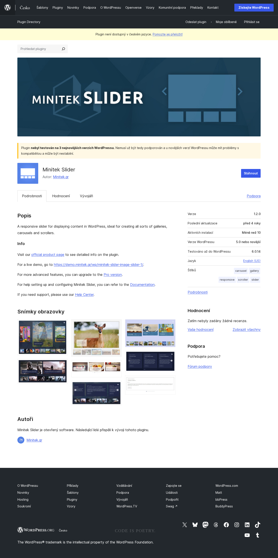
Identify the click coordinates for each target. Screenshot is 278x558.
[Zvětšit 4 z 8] (116, 366)
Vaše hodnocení (200, 329)
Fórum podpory (200, 366)
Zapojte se (174, 485)
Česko (63, 530)
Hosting (22, 499)
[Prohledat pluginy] (63, 49)
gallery (254, 270)
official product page (47, 254)
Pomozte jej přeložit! (168, 34)
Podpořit (172, 499)
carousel (241, 270)
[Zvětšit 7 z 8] (169, 356)
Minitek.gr (61, 177)
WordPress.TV (126, 506)
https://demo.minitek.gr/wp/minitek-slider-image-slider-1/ (98, 264)
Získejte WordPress (254, 7)
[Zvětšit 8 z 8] (169, 381)
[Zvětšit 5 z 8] (116, 386)
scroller (243, 279)
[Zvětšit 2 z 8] (62, 365)
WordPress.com (226, 485)
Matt (218, 492)
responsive (227, 279)
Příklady (72, 485)
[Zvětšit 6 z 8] (169, 325)
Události (172, 492)
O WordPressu (27, 485)
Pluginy (72, 499)
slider (255, 279)
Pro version (113, 274)
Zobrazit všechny (247, 329)
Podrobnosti (32, 196)
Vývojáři (86, 196)
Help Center (84, 294)
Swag (172, 506)
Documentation (142, 284)
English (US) (252, 261)
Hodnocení (61, 196)
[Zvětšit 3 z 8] (116, 325)
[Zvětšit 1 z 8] (62, 325)
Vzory (71, 506)
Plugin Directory (28, 22)
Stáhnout (251, 173)
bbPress (221, 499)
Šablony (73, 492)
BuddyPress (224, 506)
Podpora (254, 196)
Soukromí (24, 506)
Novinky (23, 492)
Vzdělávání (124, 485)
